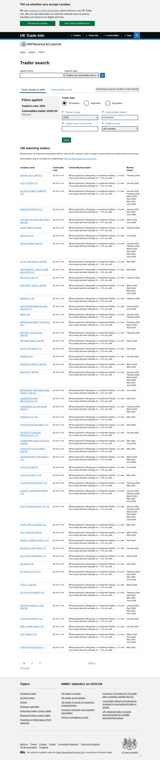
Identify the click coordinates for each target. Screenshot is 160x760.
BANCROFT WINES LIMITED (33, 285)
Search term (26, 71)
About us (24, 744)
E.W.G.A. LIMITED (28, 585)
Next (92, 663)
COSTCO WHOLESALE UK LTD (34, 506)
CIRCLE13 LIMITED (29, 467)
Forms (23, 702)
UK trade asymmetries (73, 698)
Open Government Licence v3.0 (70, 752)
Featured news (28, 693)
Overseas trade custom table (35, 711)
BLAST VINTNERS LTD (31, 349)
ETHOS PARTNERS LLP (31, 619)
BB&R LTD (25, 314)
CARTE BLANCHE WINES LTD (34, 425)
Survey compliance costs (74, 717)
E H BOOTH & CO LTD (30, 572)
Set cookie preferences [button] (77, 23)
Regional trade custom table (35, 715)
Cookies (43, 744)
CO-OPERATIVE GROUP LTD (33, 483)
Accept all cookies (38, 23)
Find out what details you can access (80, 159)
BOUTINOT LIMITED (29, 372)
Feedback (43, 747)
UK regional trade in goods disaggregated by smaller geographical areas (116, 714)
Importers (96, 103)
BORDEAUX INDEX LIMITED (33, 364)
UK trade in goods (71, 693)
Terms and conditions (90, 744)
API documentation (28, 747)
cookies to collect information (44, 10)
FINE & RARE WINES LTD (32, 626)
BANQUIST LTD (27, 298)
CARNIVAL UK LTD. (29, 417)
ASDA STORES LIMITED (31, 244)
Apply (66, 140)
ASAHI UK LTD (27, 236)
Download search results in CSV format (117, 89)
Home (22, 52)
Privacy (33, 744)
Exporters (117, 103)
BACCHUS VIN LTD (29, 278)
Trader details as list (61, 89)
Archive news (27, 698)
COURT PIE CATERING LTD (33, 525)
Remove (26, 114)
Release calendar (29, 706)
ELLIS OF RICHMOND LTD (32, 593)
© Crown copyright (129, 752)
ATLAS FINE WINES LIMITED (33, 262)
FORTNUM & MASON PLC (32, 647)
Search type (71, 71)
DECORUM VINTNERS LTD (33, 556)
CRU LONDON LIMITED (31, 532)
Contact (52, 744)
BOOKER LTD (26, 356)
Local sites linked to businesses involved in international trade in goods (119, 704)
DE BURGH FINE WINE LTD (33, 548)
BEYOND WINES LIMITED (32, 341)
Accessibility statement (68, 744)
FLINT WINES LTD (28, 634)
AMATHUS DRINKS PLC (31, 209)
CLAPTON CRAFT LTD (30, 475)
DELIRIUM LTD (27, 564)
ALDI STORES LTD (29, 183)
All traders (74, 103)
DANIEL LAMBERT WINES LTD (34, 540)
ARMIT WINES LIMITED (31, 228)
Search (32, 52)
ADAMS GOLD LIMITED (31, 175)
